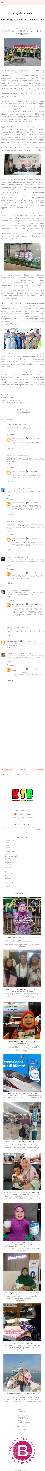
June (7, 869)
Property (26, 413)
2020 (8, 852)
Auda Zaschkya (12, 557)
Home (23, 770)
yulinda (9, 424)
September (10, 863)
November (9, 858)
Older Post (38, 770)
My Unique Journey (14, 653)
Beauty (21, 1410)
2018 (8, 882)
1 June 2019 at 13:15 (35, 471)
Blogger (27, 1470)
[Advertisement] (22, 742)
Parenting (21, 1424)
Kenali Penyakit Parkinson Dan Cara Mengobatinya (22, 1042)
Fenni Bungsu (11, 489)
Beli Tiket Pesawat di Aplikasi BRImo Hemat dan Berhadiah (22, 1394)
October (8, 860)
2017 (8, 884)
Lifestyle (20, 1421)
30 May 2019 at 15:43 (25, 557)
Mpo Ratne (10, 521)
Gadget (21, 1417)
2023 (8, 845)
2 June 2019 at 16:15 (28, 653)
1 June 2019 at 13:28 (30, 641)
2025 (8, 841)
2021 (8, 849)
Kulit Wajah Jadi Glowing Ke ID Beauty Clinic (22, 1293)
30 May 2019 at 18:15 (21, 590)
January (8, 880)
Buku (21, 1411)
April (7, 873)
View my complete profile (22, 818)
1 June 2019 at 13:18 (35, 573)
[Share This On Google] (26, 410)
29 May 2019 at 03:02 (20, 424)
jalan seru (10, 627)
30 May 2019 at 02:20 (24, 489)
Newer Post (7, 770)
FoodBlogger (21, 1415)
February (9, 878)
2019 (8, 854)
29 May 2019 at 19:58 (22, 456)
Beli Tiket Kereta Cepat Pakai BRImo (22, 1093)
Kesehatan (21, 1419)
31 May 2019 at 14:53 (21, 627)
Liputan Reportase (21, 1422)
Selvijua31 (10, 590)
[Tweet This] (20, 410)
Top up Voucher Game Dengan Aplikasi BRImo (22, 1192)
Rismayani (10, 456)
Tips (20, 1430)
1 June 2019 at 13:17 (35, 503)
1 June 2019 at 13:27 (35, 604)
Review (21, 1428)
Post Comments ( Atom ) (21, 774)
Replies (11, 434)
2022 (8, 847)
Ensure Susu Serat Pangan (22, 1242)
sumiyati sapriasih (18, 438)
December (9, 856)
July (7, 867)
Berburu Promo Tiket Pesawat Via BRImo (22, 1142)
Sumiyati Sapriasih (22, 13)
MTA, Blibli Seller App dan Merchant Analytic (22, 1343)
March (8, 876)
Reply (9, 431)
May (7, 871)
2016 (8, 887)
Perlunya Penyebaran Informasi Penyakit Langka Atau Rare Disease (22, 990)
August (8, 865)
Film (21, 1413)
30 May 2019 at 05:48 (22, 521)
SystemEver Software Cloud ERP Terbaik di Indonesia (22, 938)
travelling (21, 1431)
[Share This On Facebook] (17, 410)
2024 (8, 843)
